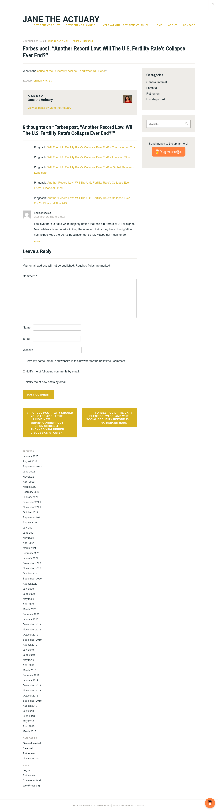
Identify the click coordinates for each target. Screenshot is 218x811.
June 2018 (29, 716)
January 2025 (30, 456)
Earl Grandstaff (42, 213)
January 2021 (30, 558)
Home (158, 25)
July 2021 (28, 527)
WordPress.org (31, 785)
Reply (37, 241)
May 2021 (28, 537)
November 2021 (32, 507)
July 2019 (28, 649)
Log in (26, 770)
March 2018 (29, 731)
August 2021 (30, 522)
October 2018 (30, 695)
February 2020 (31, 614)
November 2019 (32, 629)
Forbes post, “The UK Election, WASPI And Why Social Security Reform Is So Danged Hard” (107, 417)
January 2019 (30, 680)
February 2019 (31, 675)
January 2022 (30, 497)
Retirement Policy (47, 25)
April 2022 (28, 481)
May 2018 (28, 721)
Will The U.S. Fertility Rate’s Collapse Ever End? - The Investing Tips (91, 147)
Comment (30, 276)
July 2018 (28, 711)
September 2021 (32, 517)
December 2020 (32, 563)
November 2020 (32, 568)
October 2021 (30, 512)
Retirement (153, 93)
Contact (189, 25)
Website (28, 350)
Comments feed (32, 780)
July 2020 (28, 588)
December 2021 (32, 502)
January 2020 (30, 619)
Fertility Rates (42, 80)
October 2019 (30, 634)
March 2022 (29, 487)
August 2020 (30, 583)
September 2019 (32, 639)
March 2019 (29, 670)
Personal (152, 88)
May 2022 (28, 476)
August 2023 (30, 461)
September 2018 (32, 700)
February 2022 (31, 492)
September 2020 (32, 578)
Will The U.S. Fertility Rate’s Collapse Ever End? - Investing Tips (88, 157)
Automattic (138, 805)
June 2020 (29, 594)
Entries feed (29, 775)
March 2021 (29, 548)
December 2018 (32, 685)
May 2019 (28, 660)
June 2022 (29, 471)
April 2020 (28, 604)
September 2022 (32, 466)
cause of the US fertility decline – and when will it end (71, 71)
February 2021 (31, 553)
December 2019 (32, 624)
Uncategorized (155, 99)
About (172, 25)
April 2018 (28, 726)
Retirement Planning (81, 25)
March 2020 (29, 609)
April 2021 (28, 543)
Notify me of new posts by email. (46, 382)
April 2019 (28, 665)
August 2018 (30, 705)
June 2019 (29, 655)
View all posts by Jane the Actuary (49, 107)
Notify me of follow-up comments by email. (53, 371)
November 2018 (32, 690)
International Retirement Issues (125, 25)
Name (27, 327)
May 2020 (28, 599)
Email (27, 338)
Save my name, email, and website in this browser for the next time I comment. (76, 361)
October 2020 (30, 573)
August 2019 (30, 644)
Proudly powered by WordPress (92, 805)
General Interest (83, 41)
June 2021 (29, 532)
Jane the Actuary (61, 18)
